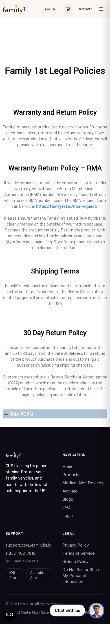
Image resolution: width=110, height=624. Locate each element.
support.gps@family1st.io (28, 545)
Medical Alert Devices (83, 482)
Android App (36, 575)
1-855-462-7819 (21, 553)
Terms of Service (79, 553)
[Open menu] (101, 9)
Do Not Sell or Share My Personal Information (82, 575)
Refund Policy (76, 561)
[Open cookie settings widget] (9, 614)
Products (71, 474)
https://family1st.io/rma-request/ (67, 206)
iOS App (12, 575)
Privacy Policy (76, 545)
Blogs (68, 499)
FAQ (66, 507)
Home (68, 466)
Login (50, 9)
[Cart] (68, 9)
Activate (86, 9)
